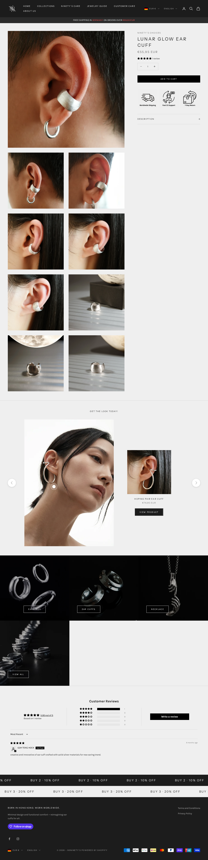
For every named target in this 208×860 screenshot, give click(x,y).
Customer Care (124, 6)
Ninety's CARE (70, 6)
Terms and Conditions (189, 808)
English (169, 8)
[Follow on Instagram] (18, 838)
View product (149, 512)
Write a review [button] (169, 716)
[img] (17, 743)
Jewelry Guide (97, 6)
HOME (27, 6)
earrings (34, 609)
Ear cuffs (89, 609)
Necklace (157, 609)
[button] (144, 58)
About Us (29, 11)
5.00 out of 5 (46, 715)
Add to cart (169, 79)
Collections (46, 6)
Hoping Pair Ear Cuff (149, 499)
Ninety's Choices (149, 33)
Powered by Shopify (94, 850)
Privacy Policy (185, 813)
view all (18, 674)
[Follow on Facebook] (9, 838)
